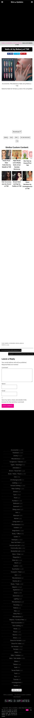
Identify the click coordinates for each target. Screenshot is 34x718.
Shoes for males (16, 643)
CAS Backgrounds (15, 480)
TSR (17, 141)
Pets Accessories (16, 622)
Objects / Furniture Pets (16, 619)
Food (15, 497)
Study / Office (16, 533)
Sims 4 (16, 137)
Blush (16, 563)
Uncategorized (16, 682)
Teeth (15, 667)
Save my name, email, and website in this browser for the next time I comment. (14, 401)
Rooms (15, 635)
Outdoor (16, 527)
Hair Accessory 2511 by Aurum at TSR (6, 184)
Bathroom (16, 503)
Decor (16, 593)
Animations (16, 468)
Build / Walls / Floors (14, 474)
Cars (15, 477)
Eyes (14, 494)
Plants (15, 629)
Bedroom (16, 506)
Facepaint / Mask (16, 572)
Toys (15, 676)
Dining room (16, 509)
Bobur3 (6, 137)
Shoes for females (15, 640)
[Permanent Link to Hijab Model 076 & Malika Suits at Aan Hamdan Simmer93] (17, 158)
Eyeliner (15, 566)
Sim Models (14, 646)
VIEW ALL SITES (16, 690)
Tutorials (15, 679)
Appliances (16, 590)
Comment (5, 367)
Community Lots (16, 548)
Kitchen (16, 518)
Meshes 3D (16, 581)
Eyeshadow (15, 569)
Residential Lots (15, 551)
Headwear (16, 452)
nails (11, 137)
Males (16, 652)
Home (3, 43)
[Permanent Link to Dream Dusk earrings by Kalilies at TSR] (17, 180)
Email (4, 391)
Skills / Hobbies (15, 655)
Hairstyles (15, 539)
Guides (16, 536)
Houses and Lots (14, 545)
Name (4, 383)
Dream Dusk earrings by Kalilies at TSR (16, 184)
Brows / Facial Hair (15, 471)
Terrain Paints (15, 670)
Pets (15, 611)
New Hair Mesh (15, 542)
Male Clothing (16, 488)
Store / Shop (16, 554)
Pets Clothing (17, 625)
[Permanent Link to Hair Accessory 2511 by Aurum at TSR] (6, 180)
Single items (15, 530)
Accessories (9, 43)
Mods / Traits (15, 584)
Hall (16, 512)
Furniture (15, 500)
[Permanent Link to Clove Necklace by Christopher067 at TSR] (27, 180)
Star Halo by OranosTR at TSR (27, 163)
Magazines (16, 557)
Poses (15, 632)
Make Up (15, 560)
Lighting (16, 599)
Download (16, 132)
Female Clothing (15, 485)
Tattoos (15, 664)
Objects (14, 587)
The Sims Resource (25, 137)
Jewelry (15, 455)
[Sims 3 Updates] (17, 701)
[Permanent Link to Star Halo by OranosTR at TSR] (27, 159)
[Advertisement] (17, 22)
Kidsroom (16, 515)
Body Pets (16, 613)
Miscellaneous (17, 43)
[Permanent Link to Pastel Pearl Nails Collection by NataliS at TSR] (6, 158)
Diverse (15, 491)
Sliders (16, 661)
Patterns (15, 608)
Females (15, 649)
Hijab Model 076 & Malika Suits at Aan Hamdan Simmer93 (17, 165)
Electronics (16, 596)
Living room (16, 521)
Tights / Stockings (16, 465)
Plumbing (16, 605)
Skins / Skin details (15, 658)
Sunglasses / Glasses (16, 462)
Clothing (14, 483)
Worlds (16, 685)
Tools (15, 673)
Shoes (15, 638)
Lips (16, 575)
